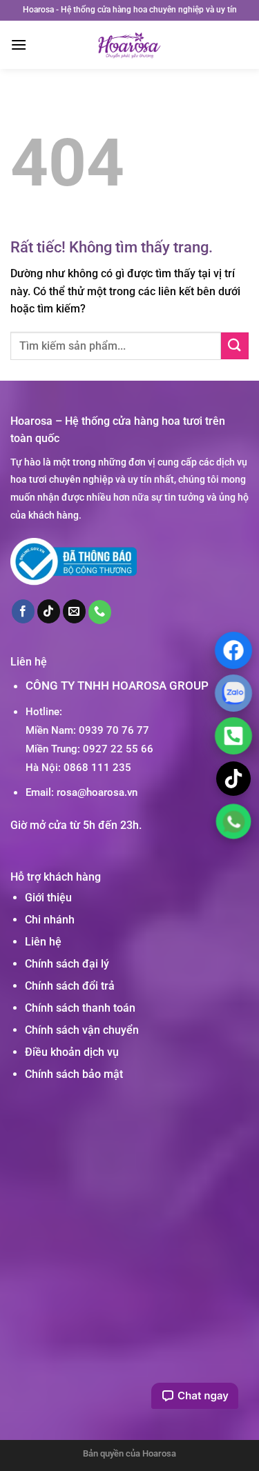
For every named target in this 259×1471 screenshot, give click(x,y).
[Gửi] (235, 345)
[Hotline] (233, 735)
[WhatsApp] (233, 820)
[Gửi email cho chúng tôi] (74, 611)
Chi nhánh (50, 919)
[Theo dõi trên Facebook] (23, 611)
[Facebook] (233, 650)
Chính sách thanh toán (80, 1007)
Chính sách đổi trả (70, 985)
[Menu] (18, 44)
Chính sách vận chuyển (82, 1030)
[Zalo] (233, 692)
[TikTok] (233, 778)
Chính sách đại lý (67, 963)
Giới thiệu (48, 897)
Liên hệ (43, 941)
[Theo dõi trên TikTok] (49, 611)
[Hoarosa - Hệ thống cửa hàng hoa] (129, 45)
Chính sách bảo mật (74, 1074)
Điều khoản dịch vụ (72, 1052)
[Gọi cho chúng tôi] (100, 611)
